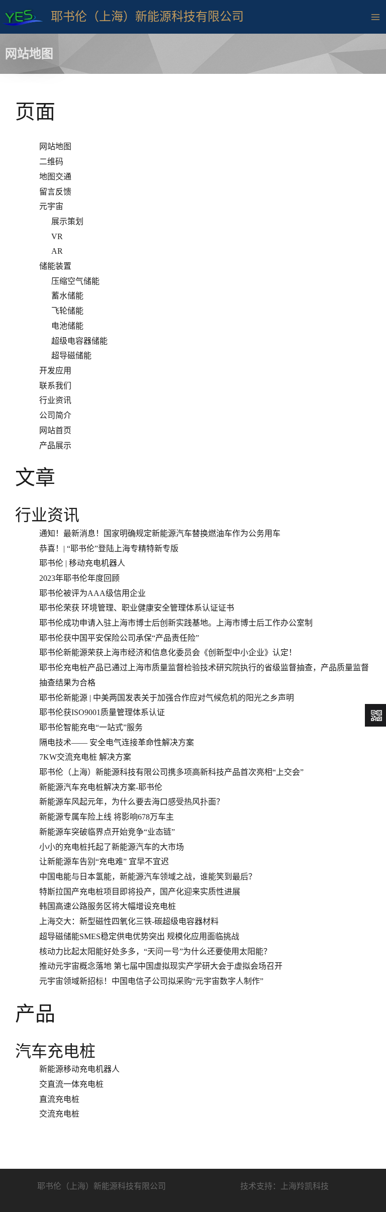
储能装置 (55, 266)
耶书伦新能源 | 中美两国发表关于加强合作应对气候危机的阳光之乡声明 (166, 697)
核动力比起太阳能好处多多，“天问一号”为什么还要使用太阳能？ (155, 951)
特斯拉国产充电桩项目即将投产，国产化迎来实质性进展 (139, 891)
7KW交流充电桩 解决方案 (85, 757)
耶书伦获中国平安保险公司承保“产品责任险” (119, 638)
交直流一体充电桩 (71, 1084)
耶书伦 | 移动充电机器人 (82, 563)
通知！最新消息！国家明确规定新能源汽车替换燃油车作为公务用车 (159, 533)
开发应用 (55, 370)
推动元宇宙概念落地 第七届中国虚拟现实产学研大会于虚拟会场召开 (160, 966)
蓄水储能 (67, 295)
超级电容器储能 (79, 341)
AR (57, 251)
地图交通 (55, 176)
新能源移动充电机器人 (79, 1069)
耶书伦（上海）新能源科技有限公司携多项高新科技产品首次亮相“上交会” (171, 772)
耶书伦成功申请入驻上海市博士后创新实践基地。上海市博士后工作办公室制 (176, 623)
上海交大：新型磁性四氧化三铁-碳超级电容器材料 (129, 921)
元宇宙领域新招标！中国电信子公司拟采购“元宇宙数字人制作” (151, 981)
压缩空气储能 (75, 281)
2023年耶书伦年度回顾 (79, 578)
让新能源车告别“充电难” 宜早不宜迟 (104, 861)
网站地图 (55, 146)
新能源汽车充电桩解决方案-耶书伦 (100, 787)
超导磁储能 (71, 355)
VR (57, 236)
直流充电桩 (59, 1099)
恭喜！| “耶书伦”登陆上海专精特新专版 (108, 548)
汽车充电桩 (55, 1051)
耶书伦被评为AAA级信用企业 (92, 593)
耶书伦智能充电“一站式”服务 (91, 727)
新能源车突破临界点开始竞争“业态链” (107, 832)
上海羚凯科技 (304, 1186)
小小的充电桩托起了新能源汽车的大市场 (111, 847)
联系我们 (55, 385)
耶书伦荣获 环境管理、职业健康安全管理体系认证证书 (136, 607)
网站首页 (55, 430)
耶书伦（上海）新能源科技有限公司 (147, 16)
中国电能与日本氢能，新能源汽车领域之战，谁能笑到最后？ (147, 876)
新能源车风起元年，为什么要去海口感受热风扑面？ (131, 801)
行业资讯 (55, 400)
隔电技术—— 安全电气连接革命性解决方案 (116, 742)
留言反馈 (55, 191)
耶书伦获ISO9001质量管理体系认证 (102, 712)
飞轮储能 (67, 311)
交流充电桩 (59, 1113)
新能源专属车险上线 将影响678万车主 (106, 817)
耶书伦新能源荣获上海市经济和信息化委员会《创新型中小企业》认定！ (168, 652)
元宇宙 (51, 206)
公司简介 (55, 415)
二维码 (51, 161)
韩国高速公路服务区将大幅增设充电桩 (107, 906)
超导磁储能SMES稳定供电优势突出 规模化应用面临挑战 (139, 936)
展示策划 (67, 221)
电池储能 (67, 326)
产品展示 (55, 445)
